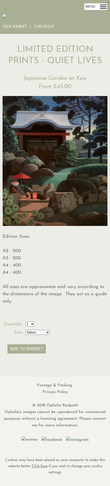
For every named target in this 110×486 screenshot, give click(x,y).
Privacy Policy (55, 392)
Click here (40, 466)
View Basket (15, 27)
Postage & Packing (55, 385)
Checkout (44, 27)
